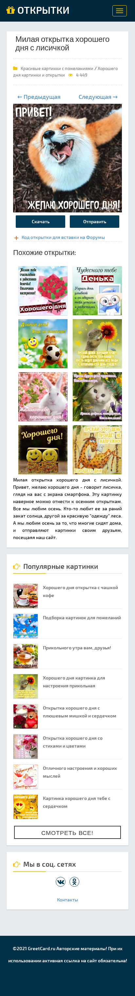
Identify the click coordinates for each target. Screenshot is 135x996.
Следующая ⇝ (98, 96)
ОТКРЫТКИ (42, 10)
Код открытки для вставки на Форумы (63, 237)
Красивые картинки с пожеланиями (57, 68)
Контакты (67, 899)
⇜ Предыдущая (39, 96)
